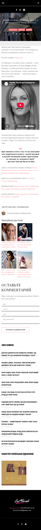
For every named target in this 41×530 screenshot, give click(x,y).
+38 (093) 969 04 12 (27, 508)
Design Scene (18, 58)
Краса (21, 29)
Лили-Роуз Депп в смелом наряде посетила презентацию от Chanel (8, 245)
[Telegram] (24, 9)
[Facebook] (16, 9)
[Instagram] (20, 9)
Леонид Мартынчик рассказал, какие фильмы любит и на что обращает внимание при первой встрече (19, 170)
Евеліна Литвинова (18, 207)
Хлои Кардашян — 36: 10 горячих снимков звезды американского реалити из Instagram (24, 273)
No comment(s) (28, 27)
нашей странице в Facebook (25, 194)
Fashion (13, 29)
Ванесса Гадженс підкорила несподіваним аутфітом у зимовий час (8, 272)
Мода (29, 29)
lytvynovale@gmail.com (22, 510)
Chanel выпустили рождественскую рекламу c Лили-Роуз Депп (24, 245)
